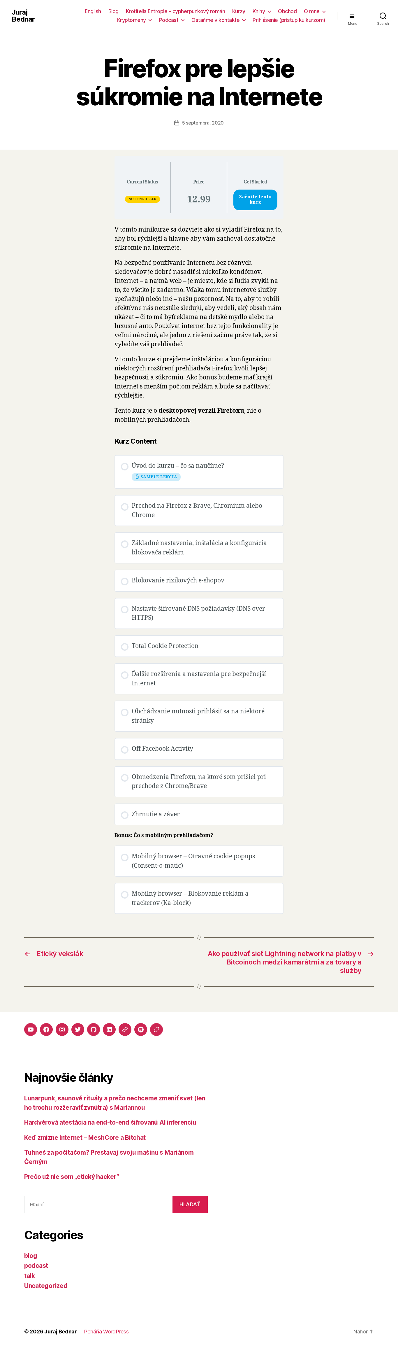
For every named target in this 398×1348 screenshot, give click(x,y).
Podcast (169, 20)
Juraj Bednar (23, 16)
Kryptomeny (131, 20)
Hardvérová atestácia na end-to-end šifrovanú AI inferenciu (110, 1122)
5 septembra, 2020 (203, 123)
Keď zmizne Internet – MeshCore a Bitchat (85, 1137)
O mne (312, 11)
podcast (36, 1265)
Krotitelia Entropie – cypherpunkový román (175, 11)
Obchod (287, 11)
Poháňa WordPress (106, 1331)
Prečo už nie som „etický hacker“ (71, 1176)
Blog (113, 11)
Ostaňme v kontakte (215, 20)
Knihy (259, 11)
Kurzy (238, 11)
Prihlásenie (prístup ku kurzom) (289, 20)
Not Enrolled (142, 199)
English (93, 11)
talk (29, 1275)
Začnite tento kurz (255, 200)
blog (30, 1255)
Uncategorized (46, 1285)
